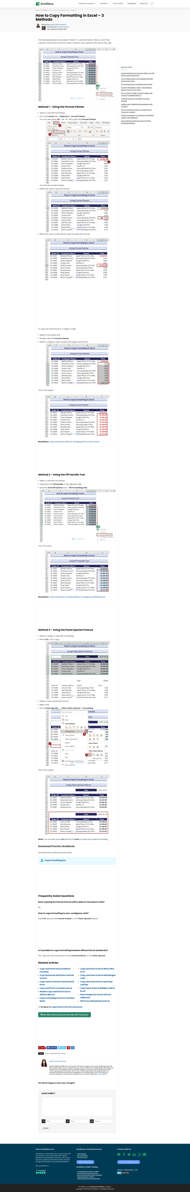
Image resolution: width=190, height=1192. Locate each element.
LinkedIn (134, 1155)
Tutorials (103, 3)
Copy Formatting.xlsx (55, 860)
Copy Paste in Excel (60, 1007)
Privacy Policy (128, 1170)
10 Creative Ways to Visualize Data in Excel (136, 84)
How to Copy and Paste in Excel (55, 1053)
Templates (131, 3)
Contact (144, 1155)
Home (37, 10)
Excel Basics (44, 10)
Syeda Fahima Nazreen (57, 24)
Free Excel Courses (86, 3)
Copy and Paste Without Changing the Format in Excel (74, 441)
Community (118, 3)
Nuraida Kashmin (63, 27)
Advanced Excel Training (85, 1177)
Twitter (129, 1155)
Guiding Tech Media (96, 1187)
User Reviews (81, 1154)
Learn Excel (76, 1007)
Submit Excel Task (85, 1162)
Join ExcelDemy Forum (129, 1162)
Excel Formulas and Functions (87, 1173)
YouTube (118, 1155)
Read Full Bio (102, 1074)
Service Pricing (82, 1157)
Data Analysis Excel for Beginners (88, 1179)
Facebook (123, 1155)
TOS (136, 1170)
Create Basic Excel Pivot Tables (88, 1171)
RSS (139, 1155)
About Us (144, 3)
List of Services (82, 1156)
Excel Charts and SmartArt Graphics (89, 1175)
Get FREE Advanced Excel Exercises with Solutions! (65, 1014)
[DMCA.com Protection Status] (123, 1173)
